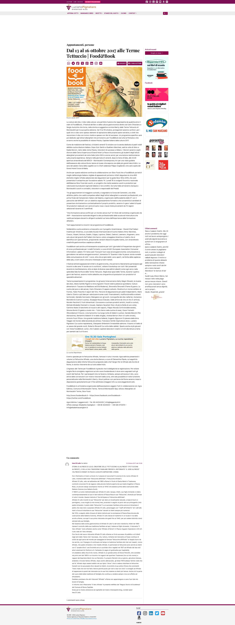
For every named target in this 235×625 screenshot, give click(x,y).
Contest (132, 13)
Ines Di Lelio (76, 463)
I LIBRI (74, 2)
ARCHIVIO (80, 2)
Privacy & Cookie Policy (73, 618)
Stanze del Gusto (111, 13)
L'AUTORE (69, 2)
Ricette (99, 13)
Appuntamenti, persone (80, 44)
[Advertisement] (117, 29)
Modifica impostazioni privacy (89, 618)
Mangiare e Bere (87, 13)
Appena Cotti (72, 13)
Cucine (123, 13)
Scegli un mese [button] (156, 53)
